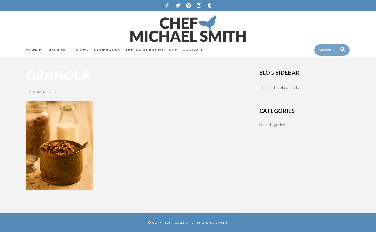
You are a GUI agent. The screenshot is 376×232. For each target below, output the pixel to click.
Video (81, 49)
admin (39, 92)
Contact (192, 49)
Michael (34, 49)
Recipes (57, 49)
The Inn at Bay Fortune (151, 49)
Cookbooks (107, 49)
